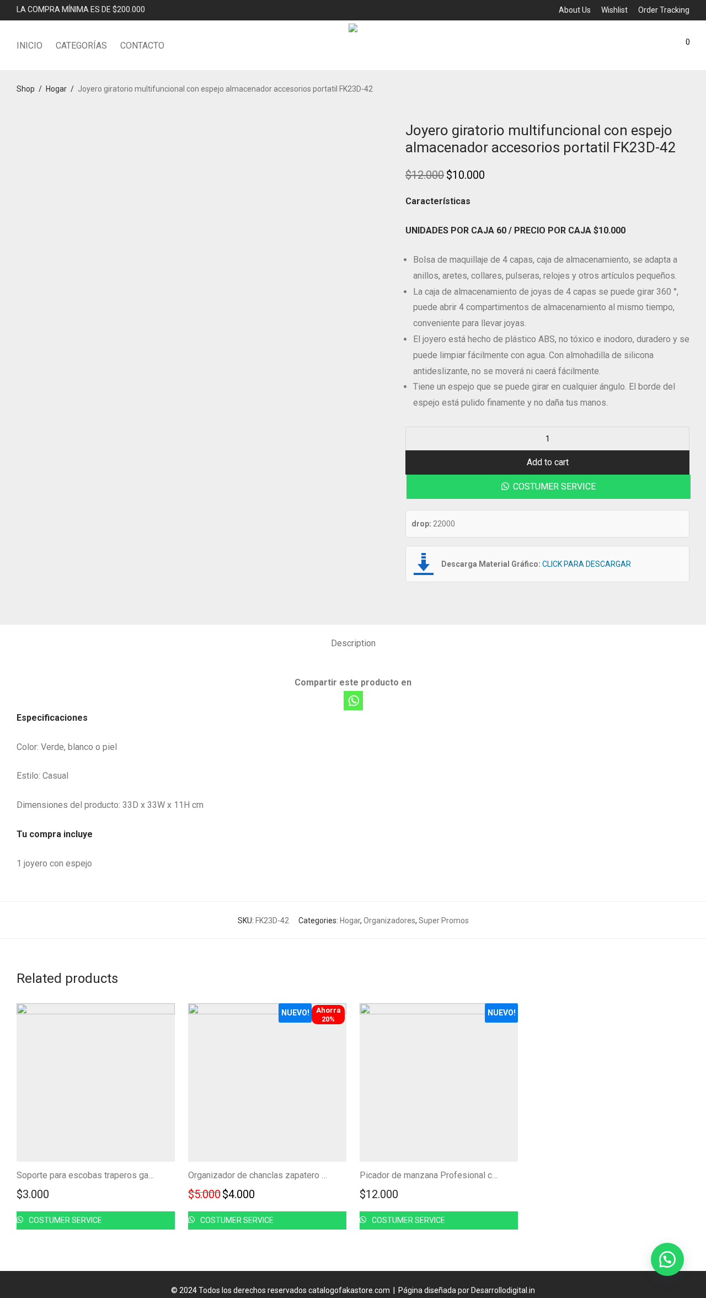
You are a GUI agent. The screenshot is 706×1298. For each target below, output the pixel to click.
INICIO (29, 45)
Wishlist (614, 10)
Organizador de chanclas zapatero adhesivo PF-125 (288, 1175)
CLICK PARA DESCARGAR (586, 564)
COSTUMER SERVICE (554, 486)
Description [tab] (353, 643)
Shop (26, 88)
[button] (548, 486)
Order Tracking (663, 10)
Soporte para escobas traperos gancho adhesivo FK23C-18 (131, 1175)
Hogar (56, 88)
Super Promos (444, 920)
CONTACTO (142, 45)
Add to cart (548, 462)
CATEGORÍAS (81, 45)
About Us (575, 10)
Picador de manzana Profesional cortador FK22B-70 (460, 1175)
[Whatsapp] (353, 700)
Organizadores (389, 920)
